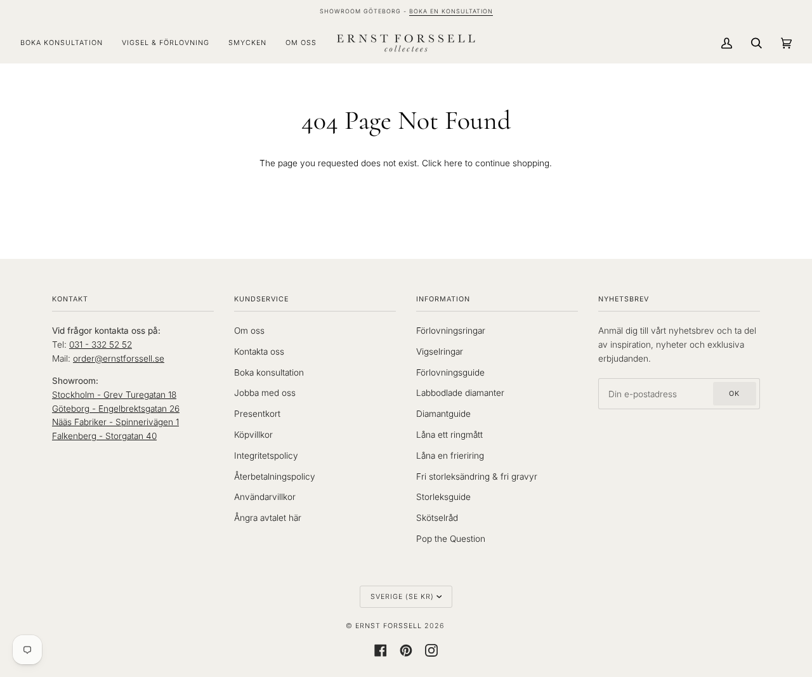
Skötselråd (437, 518)
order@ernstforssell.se (118, 358)
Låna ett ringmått (449, 435)
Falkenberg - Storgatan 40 (104, 436)
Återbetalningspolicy (274, 476)
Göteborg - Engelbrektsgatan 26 (116, 409)
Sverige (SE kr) (402, 597)
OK (734, 394)
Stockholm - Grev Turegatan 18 (114, 395)
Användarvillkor (265, 497)
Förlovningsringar (450, 330)
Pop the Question (450, 539)
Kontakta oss (259, 351)
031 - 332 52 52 (100, 344)
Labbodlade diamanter (460, 393)
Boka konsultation (269, 372)
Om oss (249, 330)
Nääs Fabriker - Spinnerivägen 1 (115, 422)
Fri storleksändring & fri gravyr (476, 476)
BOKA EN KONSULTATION (451, 11)
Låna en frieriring (450, 455)
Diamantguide (443, 414)
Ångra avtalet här (267, 518)
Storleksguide (443, 497)
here (453, 163)
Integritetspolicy (266, 455)
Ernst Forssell (388, 626)
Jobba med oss (265, 393)
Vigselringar (439, 351)
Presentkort (257, 414)
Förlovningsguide (450, 372)
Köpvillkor (253, 435)
